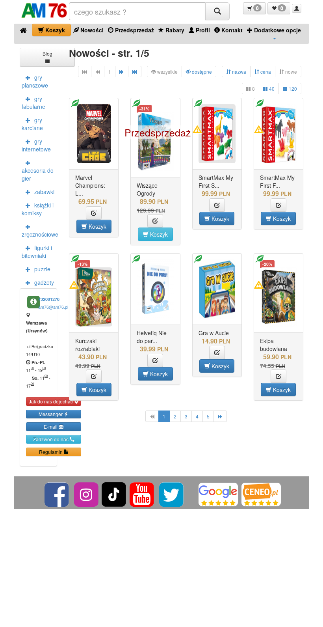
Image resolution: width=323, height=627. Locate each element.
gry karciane (32, 124)
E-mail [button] (51, 426)
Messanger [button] (51, 414)
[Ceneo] (261, 493)
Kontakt (231, 30)
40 (271, 88)
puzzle (42, 269)
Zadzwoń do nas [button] (51, 439)
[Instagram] (87, 493)
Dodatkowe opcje (276, 30)
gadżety (44, 282)
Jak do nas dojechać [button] (51, 401)
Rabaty (174, 30)
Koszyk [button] (96, 226)
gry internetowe (36, 145)
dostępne (201, 71)
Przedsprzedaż (133, 30)
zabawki (44, 192)
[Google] (218, 493)
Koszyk (54, 30)
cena (265, 71)
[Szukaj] (217, 11)
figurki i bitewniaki (37, 251)
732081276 (48, 299)
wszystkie (167, 71)
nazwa (238, 71)
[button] (254, 8)
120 (292, 88)
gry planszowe (35, 81)
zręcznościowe (39, 234)
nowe (290, 71)
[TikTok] (114, 493)
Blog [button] (47, 53)
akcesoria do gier (38, 174)
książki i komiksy (38, 209)
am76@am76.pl (53, 307)
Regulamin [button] (51, 451)
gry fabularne (33, 102)
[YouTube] (142, 493)
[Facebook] (57, 493)
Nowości (91, 30)
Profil (202, 30)
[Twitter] (172, 493)
